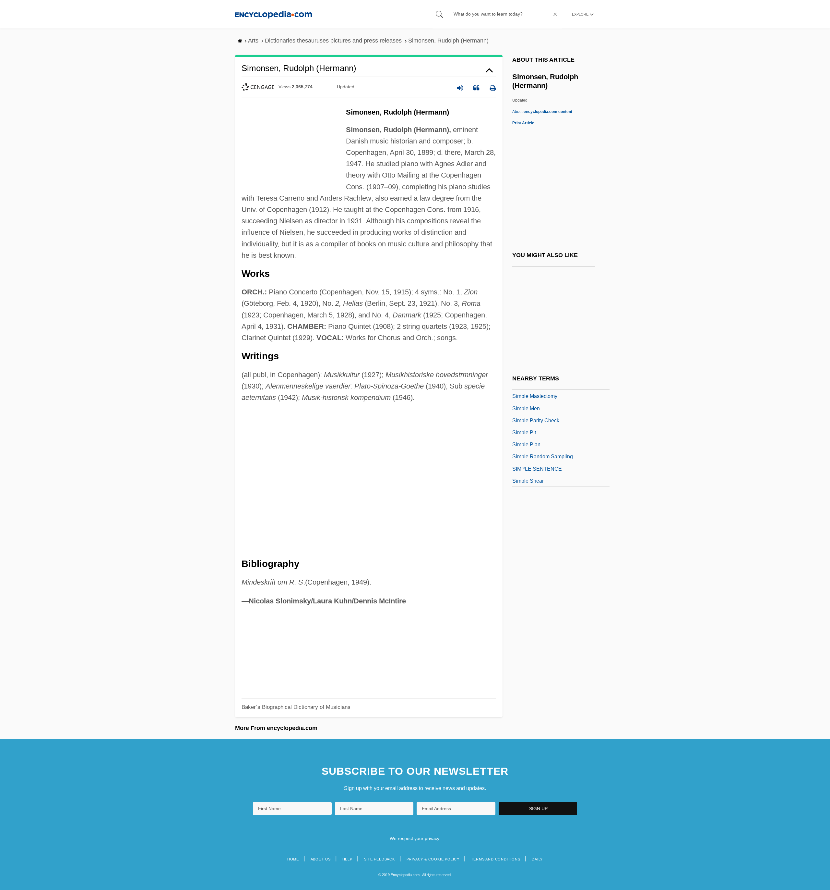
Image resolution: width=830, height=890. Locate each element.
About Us (321, 859)
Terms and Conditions (495, 859)
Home (293, 859)
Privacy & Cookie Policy (433, 859)
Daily (537, 859)
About (542, 111)
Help (347, 859)
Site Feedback (379, 859)
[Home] (273, 14)
